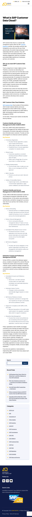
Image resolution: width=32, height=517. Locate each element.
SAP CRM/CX (12, 438)
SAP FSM (11, 448)
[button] (16, 3)
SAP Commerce (13, 429)
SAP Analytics (12, 423)
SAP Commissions (13, 432)
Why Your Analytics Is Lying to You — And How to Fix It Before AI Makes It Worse (18, 382)
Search (25, 363)
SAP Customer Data (7, 105)
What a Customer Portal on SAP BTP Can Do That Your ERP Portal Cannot (17, 392)
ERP (10, 413)
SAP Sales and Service (14, 457)
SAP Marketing (12, 451)
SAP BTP (11, 426)
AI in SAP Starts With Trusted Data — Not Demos (17, 388)
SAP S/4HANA (12, 454)
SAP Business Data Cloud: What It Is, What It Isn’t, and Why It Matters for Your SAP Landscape (17, 376)
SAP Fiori (11, 445)
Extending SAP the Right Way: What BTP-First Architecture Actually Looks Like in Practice (18, 398)
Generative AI (12, 416)
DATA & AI (11, 410)
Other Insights (12, 419)
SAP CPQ (11, 435)
